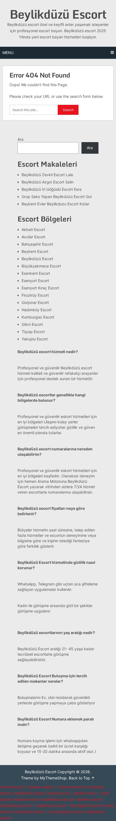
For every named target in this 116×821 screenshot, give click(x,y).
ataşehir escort (26, 799)
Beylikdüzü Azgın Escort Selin (48, 182)
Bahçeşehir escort (86, 805)
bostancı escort (40, 787)
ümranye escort (72, 787)
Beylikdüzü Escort (58, 14)
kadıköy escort (89, 799)
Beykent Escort (35, 251)
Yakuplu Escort (35, 339)
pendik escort (85, 793)
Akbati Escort (33, 229)
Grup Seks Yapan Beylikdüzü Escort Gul (56, 196)
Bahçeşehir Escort (37, 244)
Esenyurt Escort (35, 280)
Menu (7, 52)
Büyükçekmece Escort (41, 266)
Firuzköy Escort (35, 295)
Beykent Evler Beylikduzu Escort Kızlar (55, 204)
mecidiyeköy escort (66, 811)
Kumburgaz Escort (38, 317)
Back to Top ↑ (82, 778)
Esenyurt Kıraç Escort (40, 288)
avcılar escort (12, 787)
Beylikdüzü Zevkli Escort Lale (47, 174)
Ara (20, 139)
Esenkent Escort (36, 273)
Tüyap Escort (33, 331)
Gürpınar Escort (35, 302)
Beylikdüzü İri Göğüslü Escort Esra (51, 189)
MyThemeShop (53, 778)
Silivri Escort (32, 324)
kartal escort (58, 793)
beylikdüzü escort (29, 793)
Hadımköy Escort (37, 309)
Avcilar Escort (33, 236)
